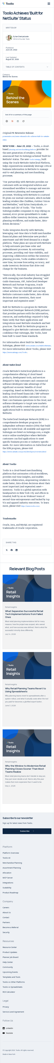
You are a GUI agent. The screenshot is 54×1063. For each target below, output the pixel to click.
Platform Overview (11, 853)
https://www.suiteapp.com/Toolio (15, 352)
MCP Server (8, 877)
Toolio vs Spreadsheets (12, 987)
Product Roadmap (10, 892)
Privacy (6, 1007)
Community (8, 967)
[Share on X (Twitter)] (7, 550)
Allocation (7, 872)
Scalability (7, 887)
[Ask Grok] (23, 121)
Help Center (8, 962)
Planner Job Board (10, 957)
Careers (6, 907)
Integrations (8, 882)
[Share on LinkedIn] (16, 550)
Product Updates (10, 952)
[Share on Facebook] (12, 550)
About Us (7, 912)
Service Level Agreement (13, 1011)
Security (6, 932)
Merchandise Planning (12, 862)
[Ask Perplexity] (17, 121)
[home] (9, 3)
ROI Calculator (9, 992)
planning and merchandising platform (22, 149)
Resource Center (10, 947)
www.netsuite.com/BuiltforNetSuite (38, 346)
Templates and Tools (11, 977)
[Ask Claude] (12, 121)
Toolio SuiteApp (34, 159)
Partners (6, 922)
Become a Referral (10, 927)
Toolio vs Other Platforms (14, 982)
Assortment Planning (12, 867)
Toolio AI (6, 858)
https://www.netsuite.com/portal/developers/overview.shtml (24, 452)
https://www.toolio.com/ (30, 506)
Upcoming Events (10, 972)
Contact (6, 917)
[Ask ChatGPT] (6, 121)
